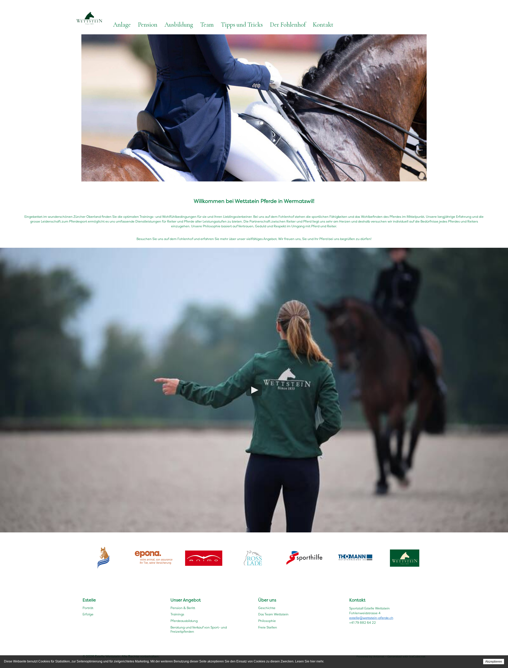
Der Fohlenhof (288, 24)
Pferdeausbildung (184, 621)
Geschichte (266, 608)
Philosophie (267, 621)
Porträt (88, 608)
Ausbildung (179, 24)
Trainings (177, 614)
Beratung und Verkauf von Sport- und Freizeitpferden (198, 629)
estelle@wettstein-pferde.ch (371, 618)
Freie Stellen (267, 627)
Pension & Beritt (182, 608)
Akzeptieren (493, 661)
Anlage (122, 24)
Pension (147, 24)
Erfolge (88, 614)
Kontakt (323, 24)
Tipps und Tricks (242, 24)
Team (207, 24)
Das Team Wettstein (273, 614)
